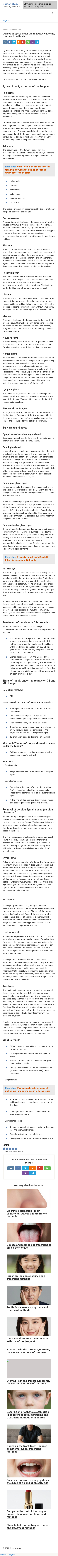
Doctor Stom (10, 4)
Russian (3, 1554)
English (6, 20)
